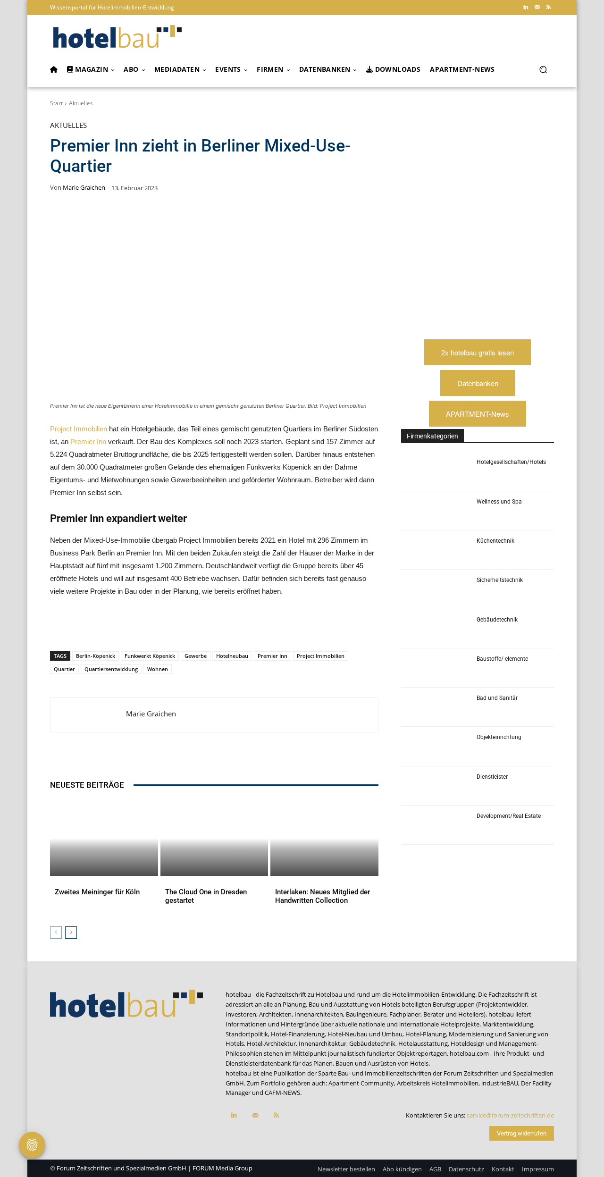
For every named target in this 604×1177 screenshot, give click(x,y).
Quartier (64, 669)
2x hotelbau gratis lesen (477, 352)
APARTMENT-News (477, 414)
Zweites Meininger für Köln (97, 892)
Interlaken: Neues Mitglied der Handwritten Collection (322, 896)
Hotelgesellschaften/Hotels (511, 462)
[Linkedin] (525, 7)
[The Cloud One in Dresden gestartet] (214, 838)
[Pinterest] (117, 626)
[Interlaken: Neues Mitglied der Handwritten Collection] (324, 838)
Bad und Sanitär (497, 698)
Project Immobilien (78, 429)
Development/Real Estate (509, 816)
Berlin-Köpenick (95, 655)
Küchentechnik (495, 541)
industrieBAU (499, 1083)
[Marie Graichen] (88, 715)
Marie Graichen (84, 188)
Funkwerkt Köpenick (150, 655)
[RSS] (548, 7)
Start (56, 103)
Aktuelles (81, 103)
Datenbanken (477, 383)
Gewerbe (196, 655)
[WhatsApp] (138, 626)
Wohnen (157, 669)
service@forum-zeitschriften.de (510, 1115)
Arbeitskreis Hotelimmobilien (437, 1083)
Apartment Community (361, 1083)
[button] (543, 70)
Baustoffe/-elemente (502, 659)
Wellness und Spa (499, 501)
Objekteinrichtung (499, 737)
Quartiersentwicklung (111, 669)
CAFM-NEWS (282, 1092)
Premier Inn (88, 441)
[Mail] (537, 7)
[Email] (203, 626)
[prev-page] (56, 932)
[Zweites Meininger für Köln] (104, 838)
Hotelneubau (232, 655)
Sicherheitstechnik (500, 580)
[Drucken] (225, 626)
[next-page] (71, 932)
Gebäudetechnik (497, 619)
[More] (248, 626)
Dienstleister (492, 776)
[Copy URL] (182, 626)
